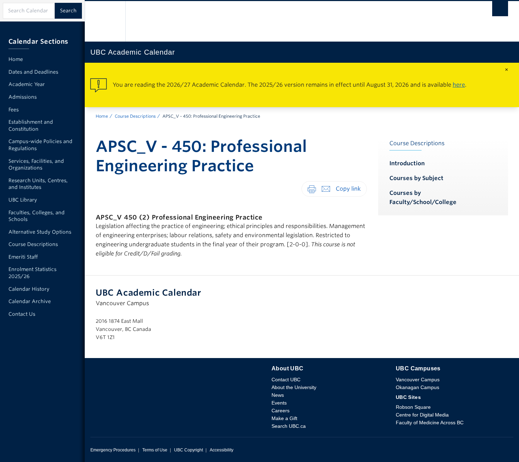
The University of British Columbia (105, 21)
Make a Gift (284, 418)
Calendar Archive (29, 301)
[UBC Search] (500, 10)
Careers (281, 410)
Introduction (407, 163)
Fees (13, 109)
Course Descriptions (135, 116)
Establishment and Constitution (30, 125)
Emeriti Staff (23, 257)
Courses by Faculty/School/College (423, 197)
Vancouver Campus (418, 379)
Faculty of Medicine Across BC (430, 422)
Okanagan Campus (417, 387)
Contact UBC (286, 379)
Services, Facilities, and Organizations (36, 164)
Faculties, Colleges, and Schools (36, 216)
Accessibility (221, 450)
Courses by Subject (416, 178)
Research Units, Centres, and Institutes (38, 184)
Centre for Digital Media (422, 415)
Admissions (22, 97)
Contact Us (21, 314)
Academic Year (26, 84)
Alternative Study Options (39, 232)
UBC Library (22, 200)
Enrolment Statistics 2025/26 (32, 272)
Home (102, 116)
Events (279, 403)
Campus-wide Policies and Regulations (40, 144)
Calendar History (28, 289)
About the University (294, 387)
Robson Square (413, 407)
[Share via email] (326, 188)
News (278, 395)
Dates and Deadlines (33, 72)
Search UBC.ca (289, 426)
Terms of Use (154, 450)
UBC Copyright (188, 450)
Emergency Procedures (113, 450)
